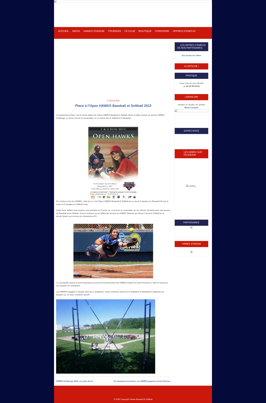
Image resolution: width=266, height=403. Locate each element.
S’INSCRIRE (162, 31)
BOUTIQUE (145, 31)
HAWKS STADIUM (94, 31)
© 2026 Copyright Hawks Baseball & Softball (133, 399)
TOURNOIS (114, 31)
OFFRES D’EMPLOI (184, 31)
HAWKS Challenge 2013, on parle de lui (74, 381)
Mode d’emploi (191, 107)
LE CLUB (130, 31)
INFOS (76, 31)
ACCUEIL (63, 31)
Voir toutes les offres (191, 55)
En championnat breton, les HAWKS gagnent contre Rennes (142, 381)
